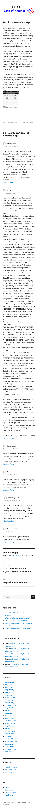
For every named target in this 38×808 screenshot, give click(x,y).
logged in (15, 555)
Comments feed (10, 792)
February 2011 (10, 731)
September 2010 (11, 741)
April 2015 (8, 685)
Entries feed (9, 790)
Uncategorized (10, 772)
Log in (7, 787)
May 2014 (8, 695)
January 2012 (9, 718)
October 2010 (9, 739)
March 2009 (9, 746)
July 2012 (8, 710)
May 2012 (8, 713)
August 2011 (9, 726)
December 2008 (10, 749)
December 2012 (10, 705)
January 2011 (9, 734)
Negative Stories (28, 122)
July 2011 (8, 728)
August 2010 (9, 744)
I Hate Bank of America (9, 802)
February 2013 (10, 700)
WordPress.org (10, 795)
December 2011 (10, 721)
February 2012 (10, 716)
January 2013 (9, 703)
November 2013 (10, 697)
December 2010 (10, 736)
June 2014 (8, 692)
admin (8, 122)
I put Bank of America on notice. (16, 620)
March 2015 (9, 687)
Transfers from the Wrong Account (17, 628)
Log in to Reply (8, 182)
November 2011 (10, 723)
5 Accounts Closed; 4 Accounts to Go (18, 618)
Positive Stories (10, 769)
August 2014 (9, 690)
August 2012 (9, 708)
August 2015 (9, 682)
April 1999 (8, 752)
